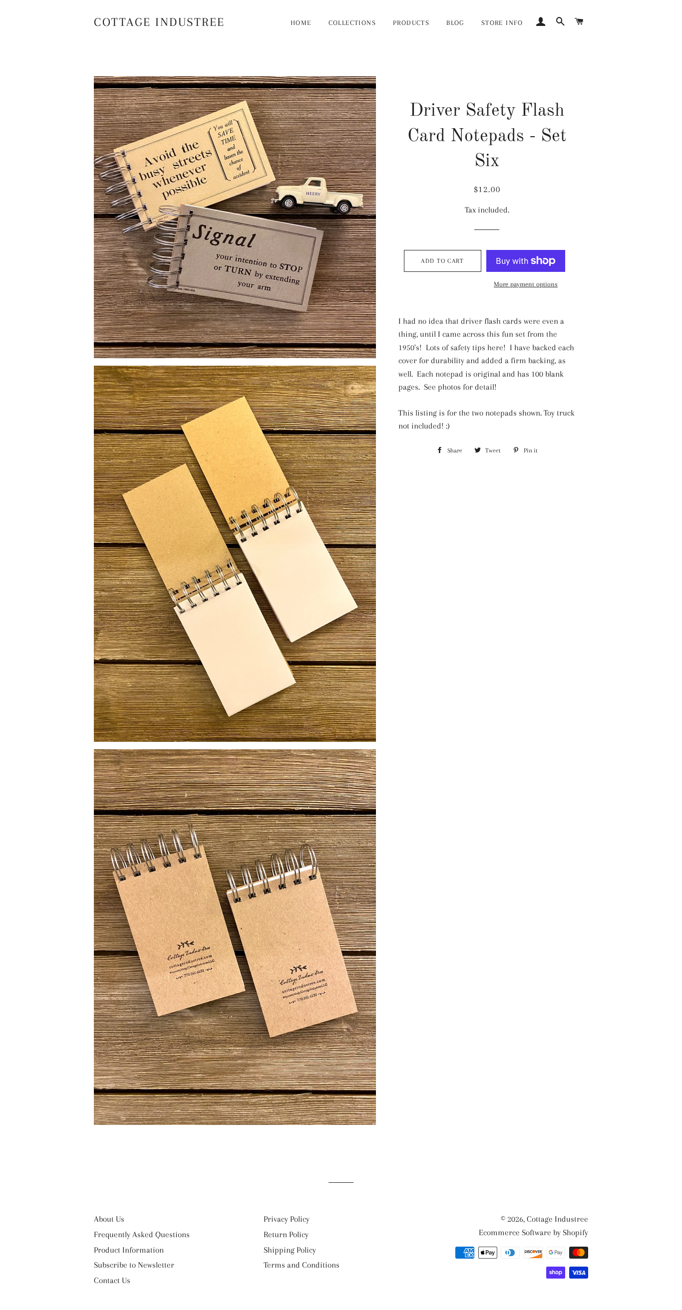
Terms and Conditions (302, 1265)
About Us (109, 1219)
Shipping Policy (290, 1250)
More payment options (526, 284)
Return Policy (286, 1234)
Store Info (502, 22)
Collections (352, 22)
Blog (455, 22)
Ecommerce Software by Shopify (533, 1232)
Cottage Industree (159, 22)
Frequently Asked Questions (142, 1234)
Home (301, 22)
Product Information (129, 1250)
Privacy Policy (287, 1219)
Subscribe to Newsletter (134, 1265)
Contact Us (112, 1280)
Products (411, 22)
